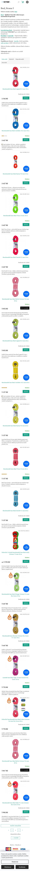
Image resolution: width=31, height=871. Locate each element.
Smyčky (16, 41)
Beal (16, 11)
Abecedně (4, 62)
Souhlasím (22, 867)
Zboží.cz (12, 845)
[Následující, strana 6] (18, 830)
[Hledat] (18, 2)
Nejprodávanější (20, 59)
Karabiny (3, 36)
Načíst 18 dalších (15, 825)
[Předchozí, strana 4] (12, 830)
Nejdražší (11, 59)
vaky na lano (4, 43)
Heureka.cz (18, 845)
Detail (26, 98)
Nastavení (15, 862)
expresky (10, 36)
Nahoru (16, 838)
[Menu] (27, 2)
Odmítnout (7, 867)
